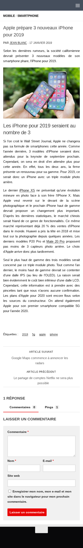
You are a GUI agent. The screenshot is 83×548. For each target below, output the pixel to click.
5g (33, 334)
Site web (13, 475)
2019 (25, 334)
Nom (11, 460)
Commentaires (22, 407)
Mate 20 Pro (55, 241)
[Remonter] (41, 530)
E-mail (48, 460)
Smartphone (28, 15)
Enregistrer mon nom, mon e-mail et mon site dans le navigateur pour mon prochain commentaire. (39, 496)
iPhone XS (27, 190)
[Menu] (77, 5)
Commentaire (18, 432)
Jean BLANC (18, 42)
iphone (54, 334)
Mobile (9, 15)
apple (42, 334)
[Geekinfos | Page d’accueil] (12, 5)
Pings (51, 407)
